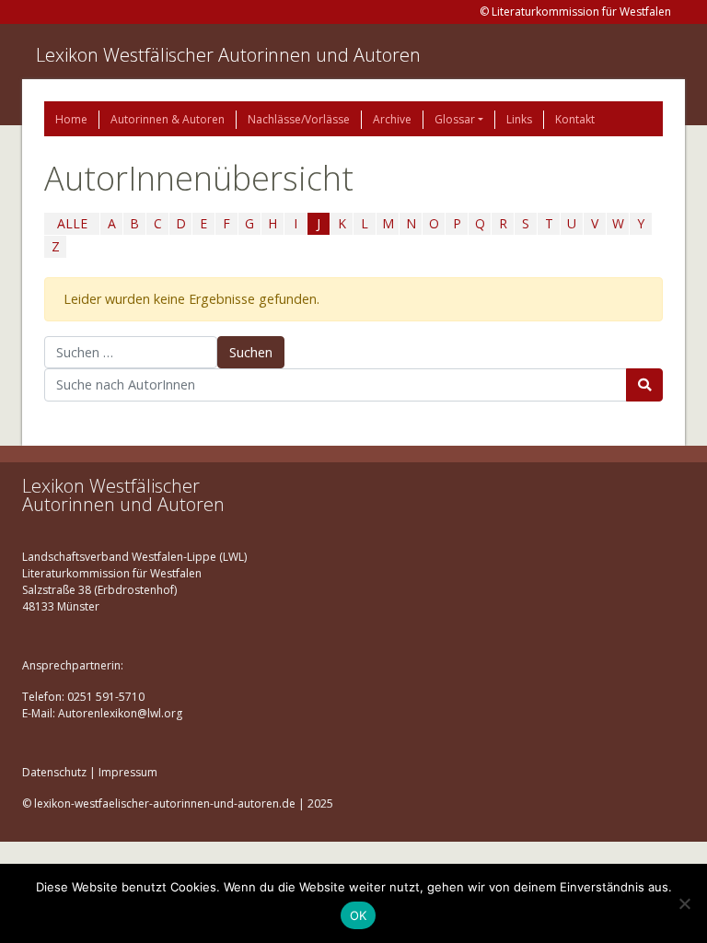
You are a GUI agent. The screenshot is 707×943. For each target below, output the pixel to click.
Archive (392, 119)
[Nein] (684, 903)
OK (358, 915)
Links (519, 119)
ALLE (72, 223)
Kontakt (575, 119)
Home (71, 119)
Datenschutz (54, 772)
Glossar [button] (455, 119)
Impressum (128, 772)
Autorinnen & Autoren (167, 119)
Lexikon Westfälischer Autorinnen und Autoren (228, 54)
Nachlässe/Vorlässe (299, 119)
